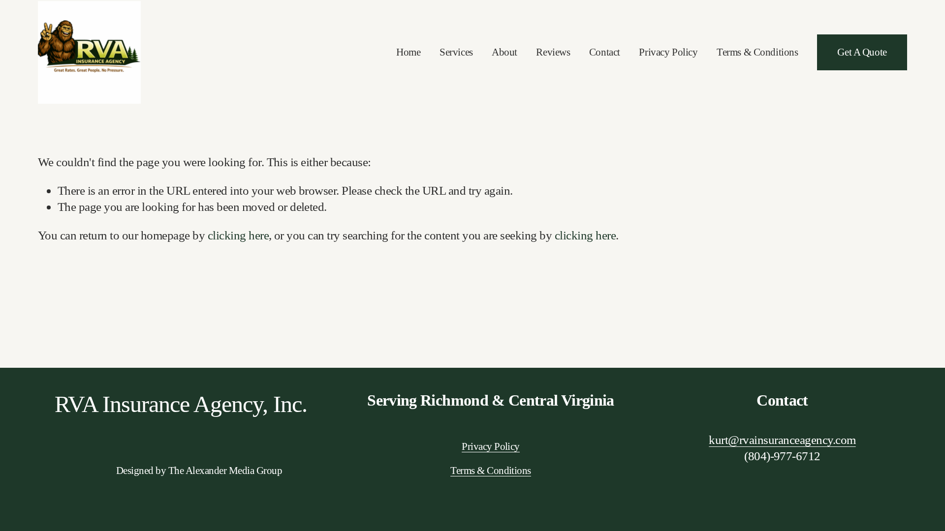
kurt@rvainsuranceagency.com (782, 439)
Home (408, 52)
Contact (604, 52)
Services (456, 52)
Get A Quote (861, 52)
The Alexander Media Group (225, 470)
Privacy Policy (668, 52)
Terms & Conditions (757, 52)
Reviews (553, 52)
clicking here (238, 235)
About (504, 52)
